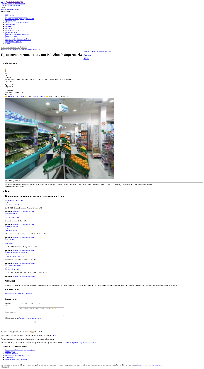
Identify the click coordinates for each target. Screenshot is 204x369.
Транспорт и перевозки (13, 42)
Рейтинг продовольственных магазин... (98, 51)
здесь (54, 335)
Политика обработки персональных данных (80, 343)
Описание (87, 55)
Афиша (3, 9)
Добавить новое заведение (10, 5)
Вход (2, 2)
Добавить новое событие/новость (13, 4)
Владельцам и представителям (16, 359)
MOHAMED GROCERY (14, 204)
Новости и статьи (11, 354)
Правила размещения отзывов (30, 318)
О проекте (9, 357)
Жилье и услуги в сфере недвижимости (19, 19)
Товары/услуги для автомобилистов (18, 40)
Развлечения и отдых (12, 30)
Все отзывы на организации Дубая (17, 355)
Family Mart (9, 243)
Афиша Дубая (10, 352)
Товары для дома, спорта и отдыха (17, 38)
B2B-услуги (9, 15)
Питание (8, 26)
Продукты (9, 28)
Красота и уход (10, 21)
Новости (9, 9)
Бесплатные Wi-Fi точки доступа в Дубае (20, 350)
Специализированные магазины (17, 34)
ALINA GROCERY (12, 217)
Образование (10, 24)
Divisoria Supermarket (12, 269)
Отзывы (16, 9)
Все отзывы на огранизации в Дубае (18, 293)
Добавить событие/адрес (14, 2)
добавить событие (39, 96)
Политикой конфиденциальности (149, 365)
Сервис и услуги (11, 32)
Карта (86, 57)
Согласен (5, 367)
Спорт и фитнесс (11, 36)
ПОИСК (24, 47)
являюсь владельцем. (16, 96)
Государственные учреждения (16, 17)
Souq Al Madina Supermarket (15, 256)
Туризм (7, 44)
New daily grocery (11, 230)
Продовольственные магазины (24, 211)
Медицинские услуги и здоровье (17, 22)
